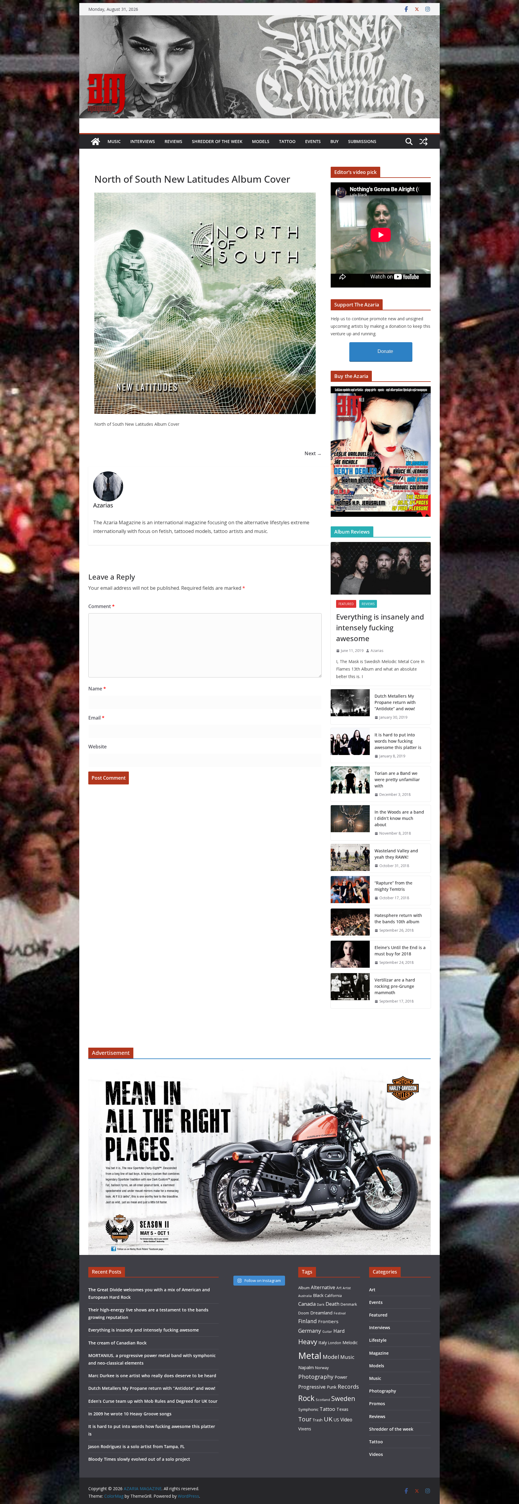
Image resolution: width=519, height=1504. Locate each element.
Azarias (377, 650)
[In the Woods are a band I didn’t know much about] (350, 822)
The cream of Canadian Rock (117, 1343)
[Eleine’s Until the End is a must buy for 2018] (350, 955)
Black (318, 1295)
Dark (320, 1304)
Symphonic (308, 1409)
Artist (347, 1288)
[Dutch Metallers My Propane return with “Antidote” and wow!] (350, 706)
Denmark (349, 1304)
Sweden (343, 1398)
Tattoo (287, 141)
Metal (309, 1356)
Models (260, 141)
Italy (322, 1342)
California (333, 1295)
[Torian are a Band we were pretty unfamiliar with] (350, 784)
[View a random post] (423, 141)
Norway (322, 1367)
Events (313, 141)
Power (341, 1377)
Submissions (362, 141)
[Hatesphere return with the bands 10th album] (350, 923)
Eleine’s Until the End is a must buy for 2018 (400, 951)
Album (304, 1287)
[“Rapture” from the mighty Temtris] (350, 890)
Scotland (323, 1399)
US (336, 1420)
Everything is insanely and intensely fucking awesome (380, 627)
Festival (340, 1313)
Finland (307, 1321)
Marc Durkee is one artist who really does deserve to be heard (152, 1375)
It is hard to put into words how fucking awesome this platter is (398, 741)
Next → (313, 453)
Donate (385, 351)
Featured (346, 604)
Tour (304, 1419)
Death (332, 1304)
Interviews (142, 141)
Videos (376, 1454)
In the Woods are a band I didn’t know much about (399, 818)
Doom (303, 1313)
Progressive (312, 1386)
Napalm (306, 1367)
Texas (342, 1409)
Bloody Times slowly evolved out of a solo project (139, 1459)
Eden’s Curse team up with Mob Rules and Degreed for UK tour (152, 1401)
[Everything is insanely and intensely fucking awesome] (381, 568)
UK (328, 1419)
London (334, 1342)
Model (331, 1356)
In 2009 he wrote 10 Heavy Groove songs (129, 1414)
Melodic (350, 1342)
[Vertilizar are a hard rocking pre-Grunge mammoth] (350, 990)
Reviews (173, 141)
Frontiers (328, 1321)
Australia (305, 1296)
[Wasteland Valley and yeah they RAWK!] (350, 858)
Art (338, 1287)
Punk (331, 1387)
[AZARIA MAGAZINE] (259, 19)
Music (114, 141)
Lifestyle (378, 1340)
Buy (334, 141)
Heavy (307, 1341)
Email (96, 717)
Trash (318, 1420)
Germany (309, 1330)
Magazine (379, 1353)
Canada (307, 1303)
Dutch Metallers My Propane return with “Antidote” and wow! (395, 702)
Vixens (304, 1429)
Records (348, 1386)
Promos (377, 1403)
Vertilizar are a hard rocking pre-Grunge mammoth (395, 986)
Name (97, 688)
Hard (339, 1330)
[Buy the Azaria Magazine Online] (381, 390)
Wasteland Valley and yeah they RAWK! (396, 854)
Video (346, 1419)
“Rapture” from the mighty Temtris (393, 886)
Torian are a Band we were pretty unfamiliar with (397, 779)
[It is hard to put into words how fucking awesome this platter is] (350, 745)
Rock (306, 1398)
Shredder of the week (217, 141)
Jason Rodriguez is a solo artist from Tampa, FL (136, 1446)
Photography (315, 1376)
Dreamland (321, 1313)
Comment (101, 606)
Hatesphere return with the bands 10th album (398, 918)
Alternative (323, 1287)
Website (97, 746)
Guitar (327, 1331)
